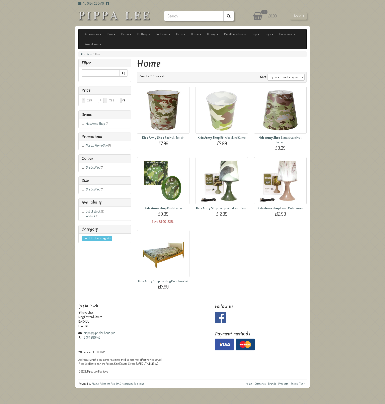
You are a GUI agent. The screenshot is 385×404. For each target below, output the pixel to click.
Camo (89, 54)
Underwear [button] (286, 34)
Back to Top (297, 383)
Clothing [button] (142, 34)
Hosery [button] (211, 34)
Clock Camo (163, 208)
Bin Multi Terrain (163, 138)
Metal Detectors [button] (234, 34)
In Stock (92, 216)
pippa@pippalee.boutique (99, 333)
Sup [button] (254, 34)
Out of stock (95, 211)
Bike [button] (110, 34)
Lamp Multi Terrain (280, 208)
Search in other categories (97, 238)
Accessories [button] (92, 34)
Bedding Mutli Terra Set (163, 281)
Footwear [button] (162, 34)
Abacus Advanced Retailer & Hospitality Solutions (118, 383)
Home (248, 383)
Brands (272, 383)
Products (283, 383)
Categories (259, 383)
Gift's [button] (179, 34)
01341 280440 (95, 3)
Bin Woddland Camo (222, 138)
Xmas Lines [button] (92, 44)
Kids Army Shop (97, 124)
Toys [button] (268, 34)
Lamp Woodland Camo (221, 208)
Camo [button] (125, 34)
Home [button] (195, 34)
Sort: (263, 77)
